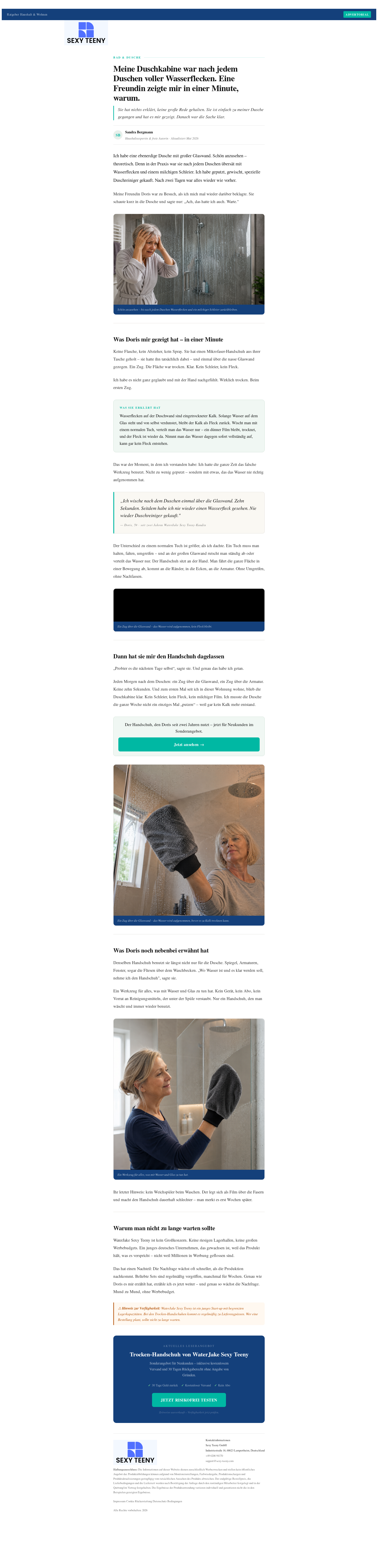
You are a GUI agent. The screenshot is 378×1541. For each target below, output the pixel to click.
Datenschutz (160, 1501)
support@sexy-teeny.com (220, 1461)
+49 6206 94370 (214, 1456)
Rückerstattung (143, 1501)
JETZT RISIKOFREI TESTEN (189, 1400)
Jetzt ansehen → (189, 744)
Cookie (130, 1501)
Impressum (119, 1501)
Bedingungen (174, 1501)
